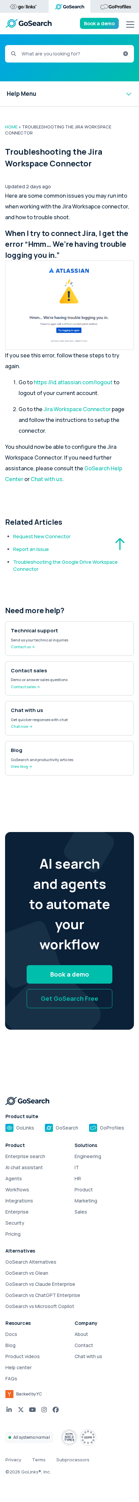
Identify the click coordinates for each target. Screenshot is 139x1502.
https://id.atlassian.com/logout (73, 382)
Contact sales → (25, 686)
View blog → (21, 766)
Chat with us (46, 479)
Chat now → (22, 726)
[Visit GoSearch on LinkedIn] (9, 1410)
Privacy (13, 1460)
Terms (39, 1460)
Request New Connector (42, 536)
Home (11, 127)
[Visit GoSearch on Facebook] (56, 1410)
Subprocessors (72, 1460)
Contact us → (23, 646)
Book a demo (99, 23)
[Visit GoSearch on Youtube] (32, 1410)
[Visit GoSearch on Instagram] (44, 1410)
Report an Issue (31, 549)
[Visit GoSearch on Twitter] (21, 1410)
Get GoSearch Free (69, 998)
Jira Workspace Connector (77, 409)
